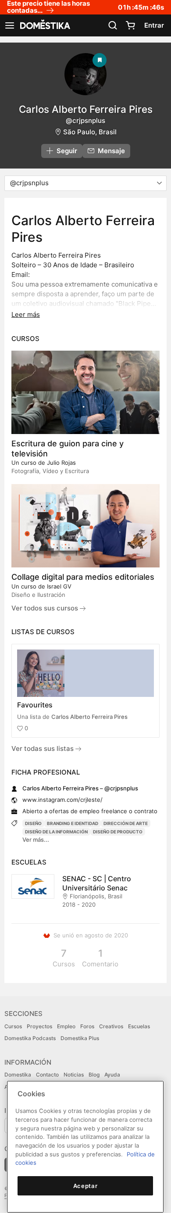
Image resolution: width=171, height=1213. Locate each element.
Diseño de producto (117, 831)
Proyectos (39, 1026)
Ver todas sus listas (43, 748)
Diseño (33, 823)
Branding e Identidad (72, 823)
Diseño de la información (56, 831)
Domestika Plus (80, 1038)
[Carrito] (130, 25)
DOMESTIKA (44, 25)
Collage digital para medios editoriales (82, 576)
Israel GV (59, 586)
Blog (94, 1074)
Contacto (47, 1074)
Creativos (111, 1026)
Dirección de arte (125, 823)
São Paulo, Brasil (90, 132)
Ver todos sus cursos (45, 608)
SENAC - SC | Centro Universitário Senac (96, 883)
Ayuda (112, 1074)
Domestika (17, 1074)
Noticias (74, 1074)
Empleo (66, 1026)
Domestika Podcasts (30, 1038)
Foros (87, 1026)
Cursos (13, 1026)
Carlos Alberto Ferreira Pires (89, 716)
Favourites (35, 704)
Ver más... (35, 839)
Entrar (154, 25)
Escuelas (139, 1026)
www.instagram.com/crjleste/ (62, 799)
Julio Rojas (61, 462)
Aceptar (85, 1185)
